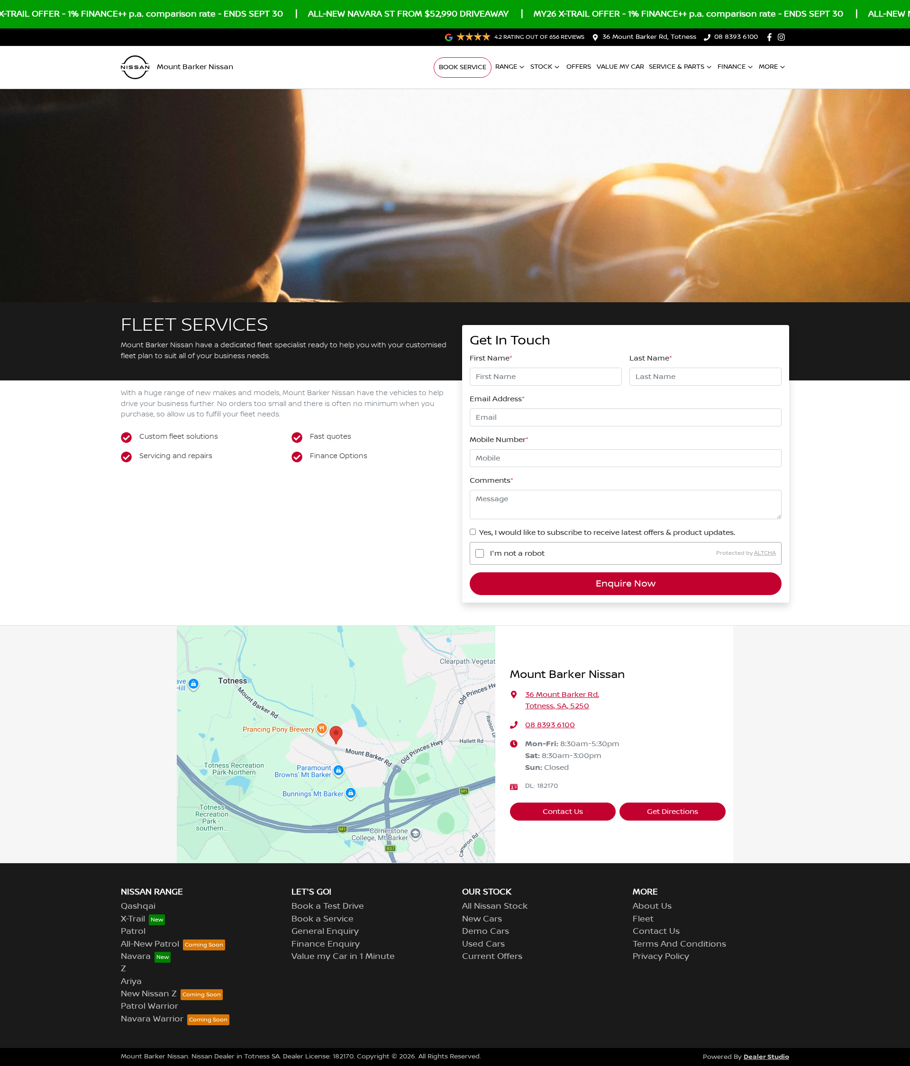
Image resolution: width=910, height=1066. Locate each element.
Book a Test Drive (327, 906)
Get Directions (672, 811)
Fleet (643, 919)
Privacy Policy (661, 956)
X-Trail (133, 919)
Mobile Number (499, 439)
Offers (578, 67)
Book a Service (322, 919)
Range (506, 67)
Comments (491, 480)
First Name (491, 358)
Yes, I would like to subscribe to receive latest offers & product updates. (607, 532)
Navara (136, 956)
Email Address (497, 399)
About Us (652, 906)
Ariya (131, 981)
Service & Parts (676, 67)
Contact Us (563, 811)
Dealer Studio (766, 1057)
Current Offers (492, 956)
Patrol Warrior (149, 1006)
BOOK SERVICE (462, 67)
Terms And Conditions (679, 944)
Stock (541, 67)
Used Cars (483, 944)
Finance (732, 67)
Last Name (650, 358)
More (768, 67)
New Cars (482, 919)
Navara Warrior (152, 1019)
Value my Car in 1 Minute (343, 956)
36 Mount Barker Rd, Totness (649, 37)
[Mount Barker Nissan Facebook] (771, 37)
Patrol (133, 931)
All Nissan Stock (495, 906)
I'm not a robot (517, 553)
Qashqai (138, 906)
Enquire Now (625, 583)
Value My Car (620, 67)
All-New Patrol (150, 944)
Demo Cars (485, 931)
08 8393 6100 (736, 37)
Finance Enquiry (325, 944)
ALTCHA (765, 553)
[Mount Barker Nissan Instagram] (783, 37)
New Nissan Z (149, 994)
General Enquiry (325, 931)
